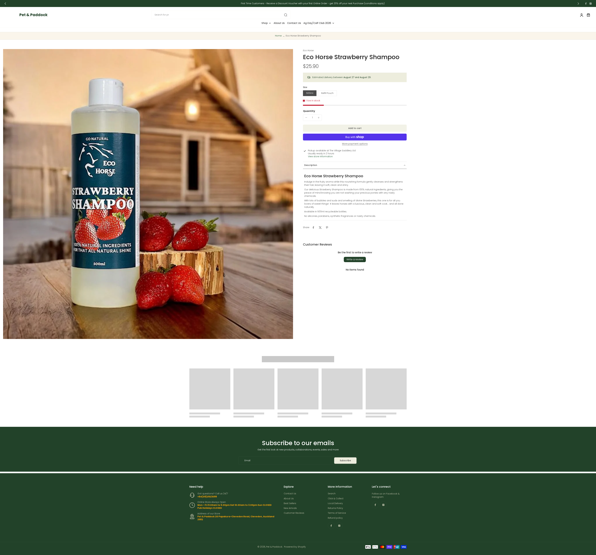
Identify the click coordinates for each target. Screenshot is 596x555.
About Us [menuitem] (279, 23)
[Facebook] (586, 3)
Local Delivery (335, 503)
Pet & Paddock (274, 546)
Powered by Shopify (295, 546)
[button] (355, 128)
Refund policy (335, 518)
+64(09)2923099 (207, 496)
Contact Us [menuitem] (294, 23)
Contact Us (290, 493)
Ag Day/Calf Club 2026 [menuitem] (317, 23)
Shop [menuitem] (265, 23)
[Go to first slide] (578, 3)
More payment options (355, 144)
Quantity (309, 111)
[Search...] (285, 15)
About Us (289, 498)
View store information (320, 156)
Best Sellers (290, 503)
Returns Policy (335, 508)
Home (278, 35)
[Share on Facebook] (313, 227)
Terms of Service (337, 513)
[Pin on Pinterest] (327, 227)
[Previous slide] (5, 3)
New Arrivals (290, 508)
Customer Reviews (294, 513)
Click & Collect (335, 498)
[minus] (306, 117)
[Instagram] (590, 3)
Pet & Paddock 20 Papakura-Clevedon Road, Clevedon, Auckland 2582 (235, 518)
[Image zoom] (148, 194)
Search (332, 493)
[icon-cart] (588, 14)
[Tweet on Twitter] (320, 227)
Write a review (354, 259)
